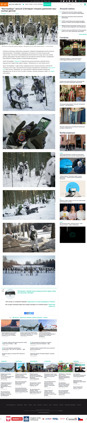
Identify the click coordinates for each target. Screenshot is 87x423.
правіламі (60, 410)
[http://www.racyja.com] (38, 419)
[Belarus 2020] (11, 419)
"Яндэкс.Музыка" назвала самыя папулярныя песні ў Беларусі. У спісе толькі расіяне (50, 393)
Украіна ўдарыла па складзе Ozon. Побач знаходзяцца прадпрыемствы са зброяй (9, 334)
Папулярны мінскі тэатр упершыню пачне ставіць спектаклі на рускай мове (50, 375)
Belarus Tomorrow (37, 1)
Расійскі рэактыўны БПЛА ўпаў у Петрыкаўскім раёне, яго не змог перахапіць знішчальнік (29, 334)
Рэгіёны (30, 404)
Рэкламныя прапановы (70, 404)
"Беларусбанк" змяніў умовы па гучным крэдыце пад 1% (35, 384)
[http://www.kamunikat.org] (50, 419)
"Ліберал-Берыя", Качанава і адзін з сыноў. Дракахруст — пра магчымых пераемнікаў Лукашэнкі (71, 177)
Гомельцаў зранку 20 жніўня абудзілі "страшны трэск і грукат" (42, 354)
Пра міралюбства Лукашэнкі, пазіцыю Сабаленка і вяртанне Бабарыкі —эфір (40, 343)
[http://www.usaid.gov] (43, 419)
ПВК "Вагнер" (15, 317)
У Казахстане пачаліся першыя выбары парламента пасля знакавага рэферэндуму (73, 12)
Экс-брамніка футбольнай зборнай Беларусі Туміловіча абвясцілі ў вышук (64, 384)
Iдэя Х (42, 1)
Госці (32, 1)
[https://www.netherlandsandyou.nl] (27, 418)
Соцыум (17, 13)
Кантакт (61, 404)
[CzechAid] (78, 419)
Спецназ (45, 317)
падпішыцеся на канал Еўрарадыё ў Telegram (41, 301)
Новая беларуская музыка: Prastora (78, 387)
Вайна (26, 4)
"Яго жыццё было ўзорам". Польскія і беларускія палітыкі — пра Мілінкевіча (72, 104)
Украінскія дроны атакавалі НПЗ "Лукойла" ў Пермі (13, 354)
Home (23, 4)
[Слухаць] (62, 222)
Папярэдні (0, 419)
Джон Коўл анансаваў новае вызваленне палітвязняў (72, 17)
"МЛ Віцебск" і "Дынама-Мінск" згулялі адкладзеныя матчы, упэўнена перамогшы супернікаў (65, 376)
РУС (83, 1)
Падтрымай (19, 404)
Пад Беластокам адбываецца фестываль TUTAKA (79, 382)
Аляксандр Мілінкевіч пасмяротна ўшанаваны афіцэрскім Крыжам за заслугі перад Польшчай (72, 155)
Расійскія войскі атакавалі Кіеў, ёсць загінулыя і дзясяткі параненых (42, 348)
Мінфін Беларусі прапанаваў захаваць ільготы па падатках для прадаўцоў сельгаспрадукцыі (74, 26)
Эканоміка (33, 361)
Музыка (76, 361)
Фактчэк (45, 1)
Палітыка (18, 361)
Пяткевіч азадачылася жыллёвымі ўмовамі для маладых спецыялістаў (72, 127)
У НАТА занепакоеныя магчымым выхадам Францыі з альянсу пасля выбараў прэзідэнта (47, 334)
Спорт (61, 361)
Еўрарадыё (3, 13)
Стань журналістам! (10, 404)
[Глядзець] (2, 342)
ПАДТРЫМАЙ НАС (47, 4)
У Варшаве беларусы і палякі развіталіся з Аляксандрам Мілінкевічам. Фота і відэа (71, 59)
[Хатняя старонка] (15, 4)
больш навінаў (82, 34)
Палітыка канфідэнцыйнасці (43, 412)
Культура (48, 361)
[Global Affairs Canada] (66, 419)
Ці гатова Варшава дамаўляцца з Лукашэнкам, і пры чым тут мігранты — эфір (13, 348)
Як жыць (31, 4)
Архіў (35, 404)
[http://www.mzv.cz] (57, 419)
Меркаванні (40, 4)
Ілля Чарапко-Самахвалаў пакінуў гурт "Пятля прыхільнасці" (79, 375)
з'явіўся (52, 71)
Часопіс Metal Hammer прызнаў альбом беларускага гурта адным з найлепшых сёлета (50, 384)
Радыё (25, 404)
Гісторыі (35, 4)
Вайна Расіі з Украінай (25, 317)
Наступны (86, 419)
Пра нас (79, 404)
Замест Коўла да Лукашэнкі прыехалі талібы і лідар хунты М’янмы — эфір (14, 343)
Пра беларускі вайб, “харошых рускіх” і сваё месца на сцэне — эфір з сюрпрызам (71, 224)
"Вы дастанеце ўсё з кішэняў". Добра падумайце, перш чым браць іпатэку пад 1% (35, 391)
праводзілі (17, 61)
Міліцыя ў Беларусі (37, 317)
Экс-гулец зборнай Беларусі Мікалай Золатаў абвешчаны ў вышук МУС (64, 392)
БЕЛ (79, 1)
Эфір (49, 1)
